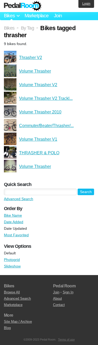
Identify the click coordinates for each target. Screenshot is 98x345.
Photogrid (12, 260)
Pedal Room (23, 6)
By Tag (27, 28)
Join (58, 15)
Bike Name (13, 215)
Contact (59, 305)
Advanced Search (18, 199)
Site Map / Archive (18, 322)
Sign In (68, 292)
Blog (7, 328)
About (57, 298)
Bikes (9, 28)
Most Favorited (16, 235)
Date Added (13, 222)
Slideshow (12, 266)
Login (86, 4)
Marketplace (37, 15)
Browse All (12, 292)
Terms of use (66, 339)
